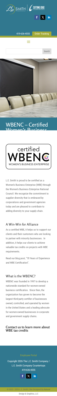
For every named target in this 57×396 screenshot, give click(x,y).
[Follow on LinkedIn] (49, 17)
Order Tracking (42, 33)
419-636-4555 (23, 33)
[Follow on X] (42, 17)
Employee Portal (28, 355)
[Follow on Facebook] (36, 17)
